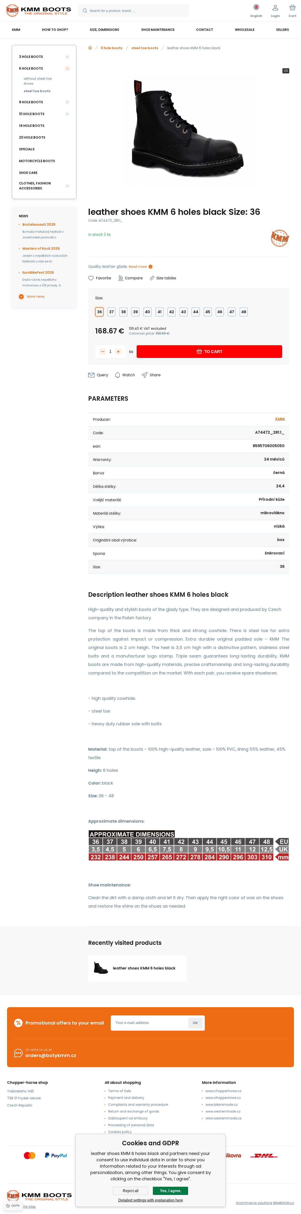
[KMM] (280, 239)
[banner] (38, 11)
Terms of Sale (119, 1091)
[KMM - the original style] (90, 48)
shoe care (28, 172)
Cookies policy (120, 1132)
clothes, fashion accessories (35, 186)
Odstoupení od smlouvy (128, 1118)
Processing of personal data (131, 1125)
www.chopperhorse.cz (224, 1091)
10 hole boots (31, 114)
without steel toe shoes (38, 81)
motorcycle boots (37, 161)
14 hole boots (31, 125)
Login (195, 1023)
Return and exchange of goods (133, 1111)
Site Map (29, 1206)
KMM (280, 419)
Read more (138, 266)
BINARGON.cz (283, 1203)
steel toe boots (144, 48)
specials (27, 149)
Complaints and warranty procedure (138, 1104)
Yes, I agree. (170, 1191)
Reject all (131, 1191)
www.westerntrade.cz (223, 1111)
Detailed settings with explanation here (150, 1200)
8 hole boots (31, 102)
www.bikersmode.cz (222, 1104)
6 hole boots (112, 48)
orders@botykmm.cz (50, 1055)
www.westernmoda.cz (224, 1118)
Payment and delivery (126, 1097)
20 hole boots (32, 137)
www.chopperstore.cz (223, 1097)
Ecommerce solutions (254, 1203)
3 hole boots (31, 56)
